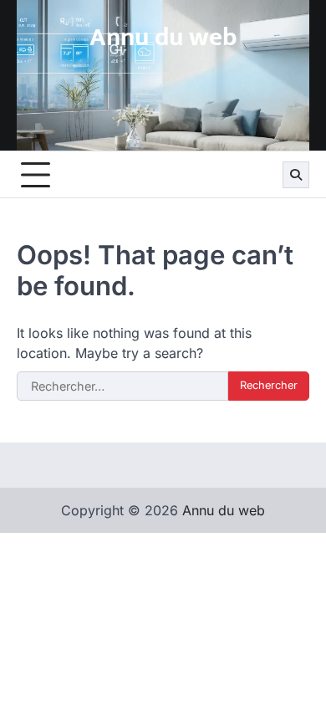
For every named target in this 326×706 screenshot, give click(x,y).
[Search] (295, 174)
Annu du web (163, 37)
